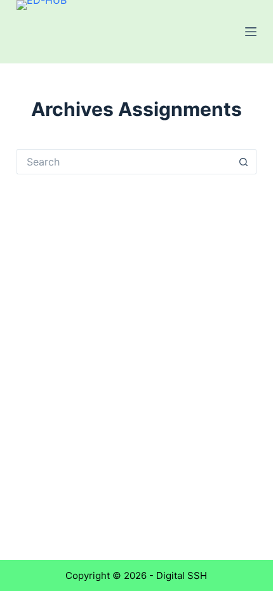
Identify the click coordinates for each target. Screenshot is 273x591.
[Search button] (243, 161)
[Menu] (250, 31)
